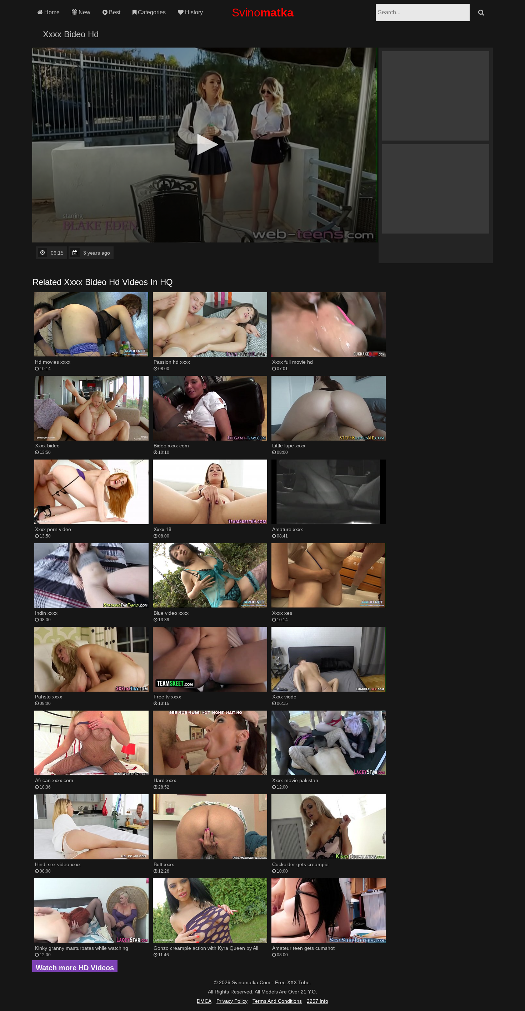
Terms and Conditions (277, 1001)
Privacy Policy (232, 1001)
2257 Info (317, 1001)
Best (114, 12)
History (193, 12)
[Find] (481, 12)
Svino (263, 12)
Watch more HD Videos (75, 968)
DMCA (204, 1001)
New (83, 12)
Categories (151, 12)
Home (51, 12)
